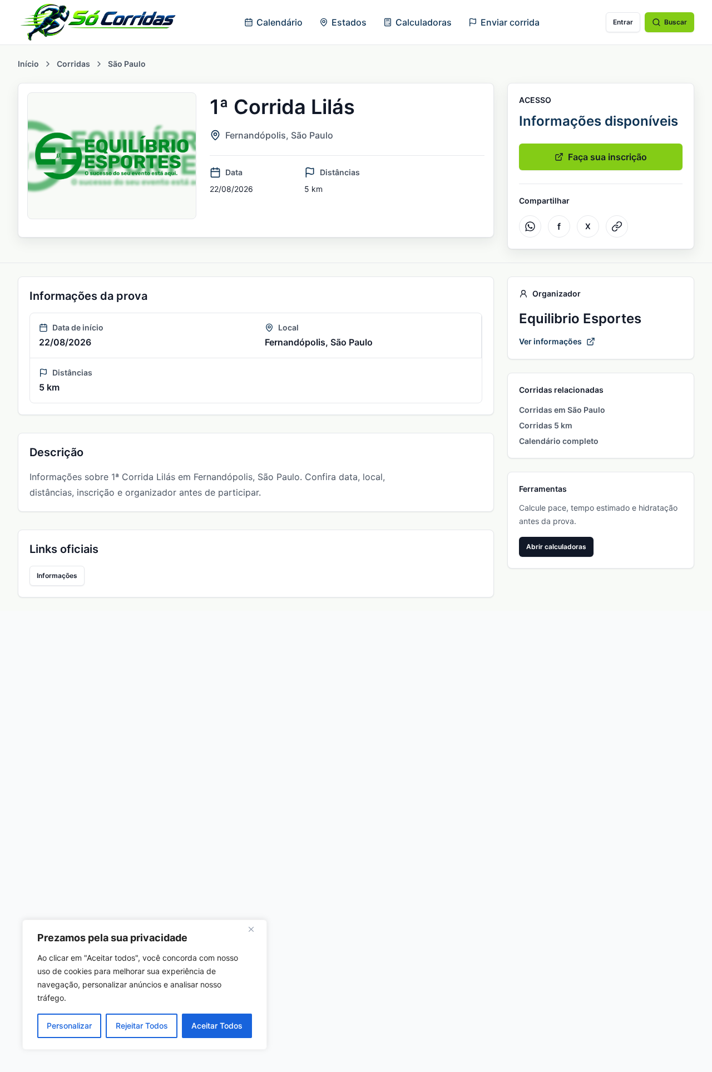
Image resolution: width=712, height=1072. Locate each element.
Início (28, 63)
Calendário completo (559, 441)
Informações (57, 575)
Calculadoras (423, 22)
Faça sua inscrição (607, 156)
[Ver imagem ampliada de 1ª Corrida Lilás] (112, 156)
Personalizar (69, 1025)
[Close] (255, 929)
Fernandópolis (255, 135)
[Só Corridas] (98, 22)
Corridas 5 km (545, 425)
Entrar (623, 22)
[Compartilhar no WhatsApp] (530, 226)
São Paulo (127, 63)
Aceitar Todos (217, 1025)
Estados (349, 22)
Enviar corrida (510, 22)
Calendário (279, 22)
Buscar (675, 22)
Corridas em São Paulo (562, 409)
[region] (144, 985)
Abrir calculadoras (556, 546)
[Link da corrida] (617, 226)
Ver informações (550, 341)
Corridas (73, 63)
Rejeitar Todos (142, 1025)
